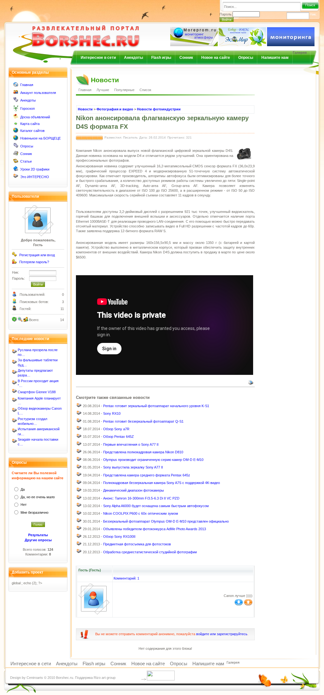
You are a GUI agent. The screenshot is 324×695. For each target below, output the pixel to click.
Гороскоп (27, 108)
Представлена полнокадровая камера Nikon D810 (143, 452)
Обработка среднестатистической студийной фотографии (150, 552)
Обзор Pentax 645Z (118, 436)
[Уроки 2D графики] (15, 170)
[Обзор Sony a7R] (79, 429)
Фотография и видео (115, 109)
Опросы (245, 57)
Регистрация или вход (37, 255)
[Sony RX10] (79, 414)
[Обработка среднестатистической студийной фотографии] (79, 553)
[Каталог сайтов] (15, 131)
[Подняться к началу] (248, 604)
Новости (85, 109)
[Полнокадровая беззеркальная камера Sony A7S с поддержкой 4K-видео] (79, 484)
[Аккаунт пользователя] (15, 93)
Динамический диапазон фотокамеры (133, 490)
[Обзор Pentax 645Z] (79, 437)
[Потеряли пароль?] (14, 263)
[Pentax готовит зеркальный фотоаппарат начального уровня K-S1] (79, 407)
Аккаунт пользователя (38, 93)
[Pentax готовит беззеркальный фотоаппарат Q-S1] (79, 422)
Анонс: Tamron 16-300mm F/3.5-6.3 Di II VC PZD (141, 498)
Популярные (124, 90)
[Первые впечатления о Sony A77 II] (79, 445)
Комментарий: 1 (126, 578)
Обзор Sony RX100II (119, 536)
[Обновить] (14, 319)
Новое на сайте (215, 57)
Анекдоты (133, 57)
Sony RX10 (112, 413)
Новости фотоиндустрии (159, 109)
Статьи (26, 161)
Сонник (186, 57)
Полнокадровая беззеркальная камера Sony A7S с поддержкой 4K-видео (161, 483)
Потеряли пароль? (34, 262)
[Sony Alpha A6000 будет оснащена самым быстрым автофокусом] (79, 506)
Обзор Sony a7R (116, 429)
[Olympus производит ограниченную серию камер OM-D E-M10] (79, 460)
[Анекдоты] (15, 101)
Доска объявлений (35, 117)
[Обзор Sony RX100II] (79, 537)
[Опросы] (15, 147)
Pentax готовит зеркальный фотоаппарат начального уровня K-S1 (156, 406)
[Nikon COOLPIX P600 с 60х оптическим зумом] (79, 514)
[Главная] (15, 86)
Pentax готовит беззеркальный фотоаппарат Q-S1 (143, 421)
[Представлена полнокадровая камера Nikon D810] (79, 453)
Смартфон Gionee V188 (37, 392)
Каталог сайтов (32, 131)
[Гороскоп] (16, 110)
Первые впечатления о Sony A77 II (131, 444)
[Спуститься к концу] (238, 604)
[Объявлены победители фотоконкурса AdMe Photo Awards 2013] (79, 529)
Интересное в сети (98, 57)
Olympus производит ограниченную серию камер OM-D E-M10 (153, 460)
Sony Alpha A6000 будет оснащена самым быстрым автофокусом (156, 506)
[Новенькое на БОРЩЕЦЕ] (15, 139)
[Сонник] (15, 154)
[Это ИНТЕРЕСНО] (15, 177)
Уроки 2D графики (34, 169)
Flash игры (161, 57)
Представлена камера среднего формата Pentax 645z (146, 475)
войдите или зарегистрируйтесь (221, 634)
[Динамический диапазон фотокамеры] (79, 491)
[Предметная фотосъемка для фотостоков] (79, 545)
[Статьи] (15, 162)
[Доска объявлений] (15, 118)
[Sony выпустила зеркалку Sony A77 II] (79, 468)
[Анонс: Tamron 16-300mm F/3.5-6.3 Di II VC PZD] (79, 499)
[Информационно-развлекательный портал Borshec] (75, 32)
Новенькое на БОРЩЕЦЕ (40, 138)
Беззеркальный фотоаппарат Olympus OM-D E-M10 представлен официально (166, 521)
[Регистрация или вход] (14, 256)
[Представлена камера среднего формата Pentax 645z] (79, 476)
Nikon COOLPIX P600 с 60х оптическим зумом (140, 513)
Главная (26, 85)
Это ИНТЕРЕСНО (34, 177)
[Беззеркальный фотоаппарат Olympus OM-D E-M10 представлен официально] (79, 522)
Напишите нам (275, 57)
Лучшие (103, 90)
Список (145, 90)
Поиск (310, 5)
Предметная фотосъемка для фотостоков (137, 544)
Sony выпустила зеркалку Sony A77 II (133, 467)
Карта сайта (30, 124)
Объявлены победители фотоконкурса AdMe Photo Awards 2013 (154, 529)
